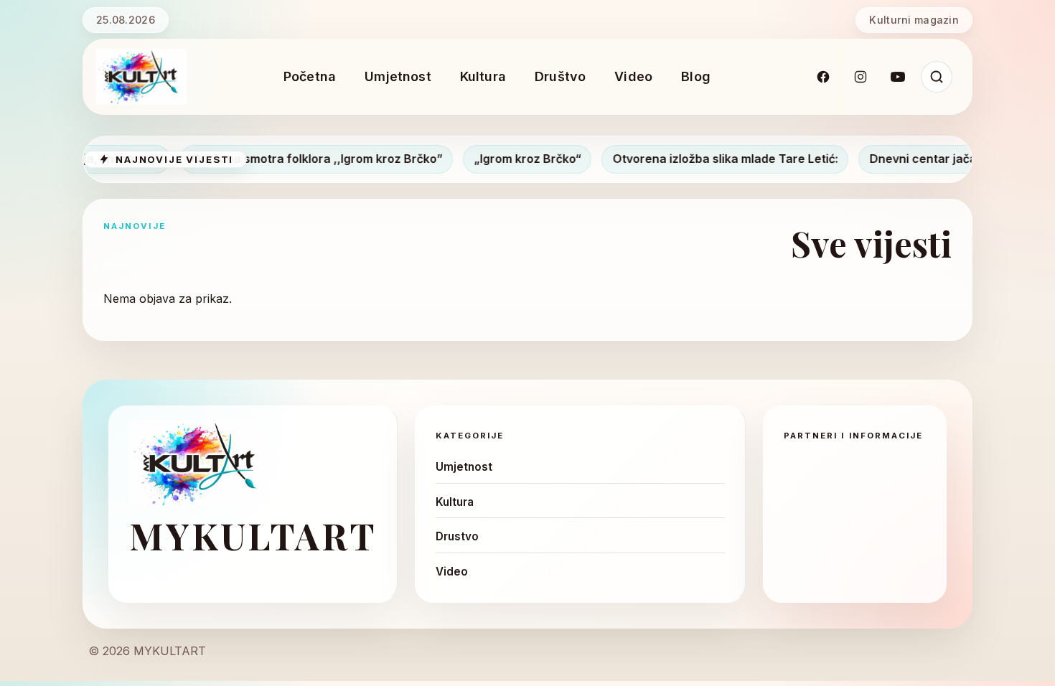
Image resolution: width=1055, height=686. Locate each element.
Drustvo (457, 536)
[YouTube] (898, 77)
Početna (309, 76)
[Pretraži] (936, 77)
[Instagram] (860, 77)
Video (633, 76)
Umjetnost (398, 76)
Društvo (560, 76)
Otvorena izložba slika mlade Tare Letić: (704, 158)
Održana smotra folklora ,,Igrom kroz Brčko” (296, 158)
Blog (696, 76)
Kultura (483, 76)
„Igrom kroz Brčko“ (507, 158)
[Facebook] (823, 77)
